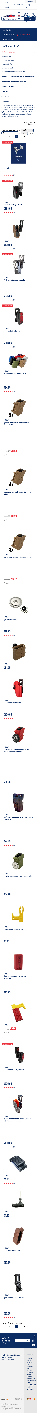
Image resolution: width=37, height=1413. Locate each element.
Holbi (17, 1408)
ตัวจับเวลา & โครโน (8, 87)
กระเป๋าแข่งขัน (6, 64)
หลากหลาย (5, 97)
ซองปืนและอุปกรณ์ (8, 52)
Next (34, 136)
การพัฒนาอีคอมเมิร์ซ (7, 1408)
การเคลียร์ (5, 102)
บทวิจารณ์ (5, 7)
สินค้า (8, 30)
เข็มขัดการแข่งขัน (7, 68)
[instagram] (29, 5)
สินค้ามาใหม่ (8, 35)
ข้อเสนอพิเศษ (24, 35)
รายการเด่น (8, 39)
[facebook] (26, 5)
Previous (9, 136)
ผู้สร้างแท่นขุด (6, 57)
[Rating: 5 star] (8, 175)
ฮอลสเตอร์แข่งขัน (7, 60)
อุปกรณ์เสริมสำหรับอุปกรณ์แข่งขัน (13, 72)
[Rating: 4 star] (8, 391)
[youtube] (26, 8)
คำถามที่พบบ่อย (7, 5)
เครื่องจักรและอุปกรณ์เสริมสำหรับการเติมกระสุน (18, 77)
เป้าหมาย (4, 92)
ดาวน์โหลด (5, 2)
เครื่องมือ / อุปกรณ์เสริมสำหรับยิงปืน (13, 82)
